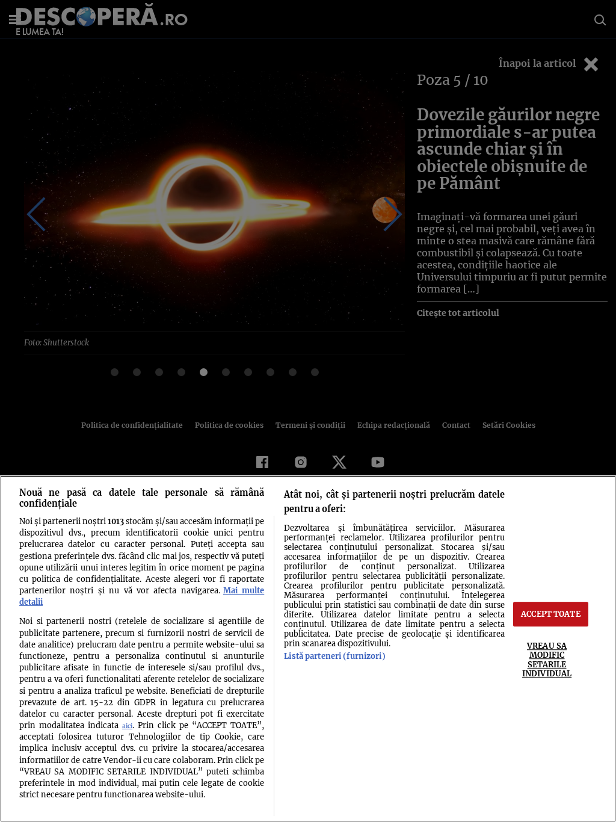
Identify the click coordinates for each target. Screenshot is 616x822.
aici (127, 726)
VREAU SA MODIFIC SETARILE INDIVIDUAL (546, 659)
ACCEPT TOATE (551, 614)
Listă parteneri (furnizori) (334, 656)
